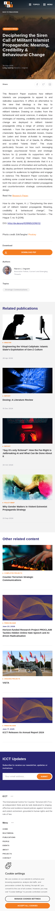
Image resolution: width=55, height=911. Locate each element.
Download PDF (28, 252)
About (6, 850)
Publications (9, 837)
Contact (7, 858)
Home (5, 829)
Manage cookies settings (27, 899)
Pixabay (32, 234)
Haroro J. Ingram (21, 68)
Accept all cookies (27, 906)
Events (6, 845)
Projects (7, 854)
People (6, 841)
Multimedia (8, 833)
